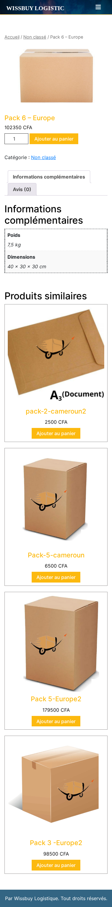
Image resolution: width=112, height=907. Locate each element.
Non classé (34, 37)
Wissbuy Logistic (35, 8)
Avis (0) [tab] (22, 189)
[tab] (96, 7)
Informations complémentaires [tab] (49, 177)
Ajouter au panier (53, 139)
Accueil (11, 37)
